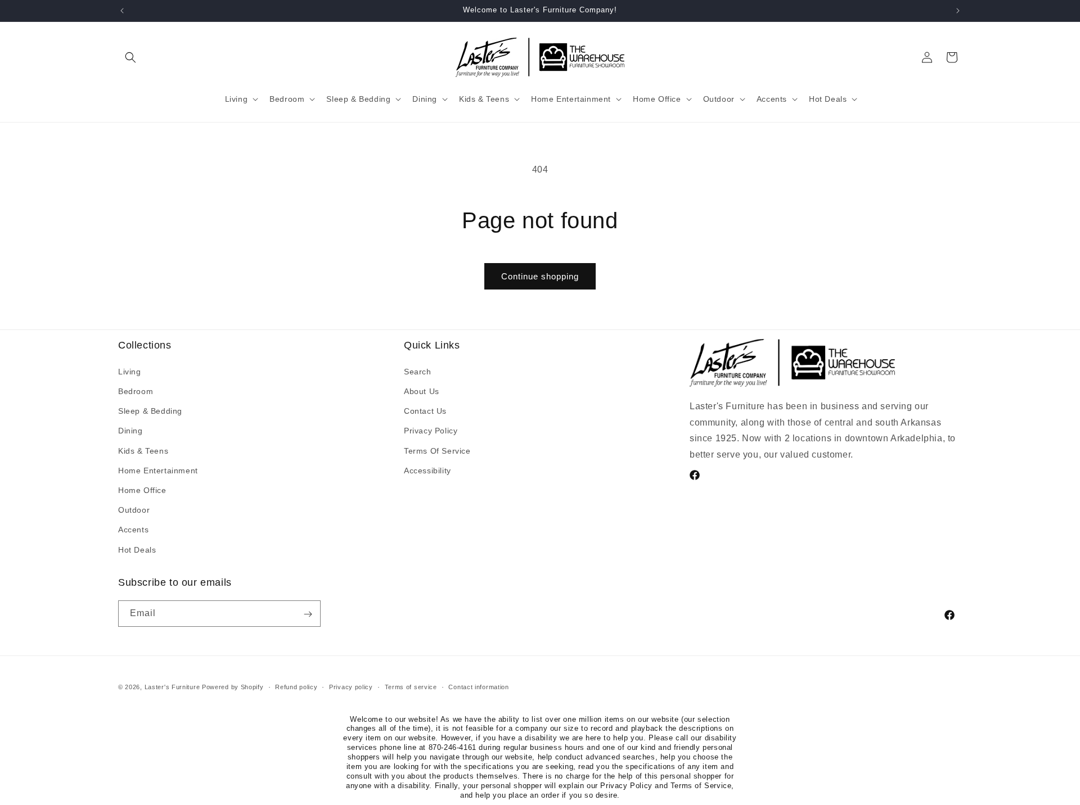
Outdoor (134, 509)
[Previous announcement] (122, 10)
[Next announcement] (958, 10)
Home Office (142, 489)
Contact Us (425, 410)
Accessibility (427, 469)
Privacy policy (351, 686)
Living (129, 371)
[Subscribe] (307, 614)
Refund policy (296, 686)
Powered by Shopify (233, 687)
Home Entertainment (158, 469)
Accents (133, 529)
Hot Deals (137, 549)
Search (417, 371)
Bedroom (135, 391)
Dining (130, 430)
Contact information (478, 686)
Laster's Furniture (172, 687)
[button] (130, 57)
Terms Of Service (437, 450)
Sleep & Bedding (150, 410)
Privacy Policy (430, 430)
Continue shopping (540, 276)
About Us (421, 391)
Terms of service (411, 686)
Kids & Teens (143, 450)
